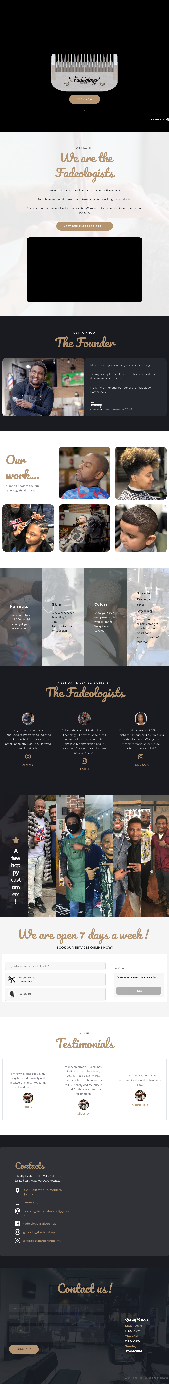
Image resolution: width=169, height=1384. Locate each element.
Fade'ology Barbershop (39, 1223)
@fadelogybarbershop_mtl (42, 1232)
